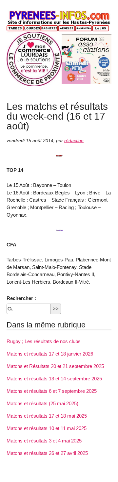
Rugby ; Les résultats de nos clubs (44, 341)
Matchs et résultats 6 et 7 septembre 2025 (52, 391)
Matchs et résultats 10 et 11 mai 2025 (47, 428)
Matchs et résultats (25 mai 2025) (42, 403)
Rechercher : (21, 298)
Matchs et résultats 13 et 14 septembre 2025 (54, 378)
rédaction (74, 140)
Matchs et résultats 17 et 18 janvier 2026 (50, 354)
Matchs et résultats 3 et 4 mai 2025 (44, 440)
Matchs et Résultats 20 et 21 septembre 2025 (55, 366)
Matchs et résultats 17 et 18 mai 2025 (47, 416)
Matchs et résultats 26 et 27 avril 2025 (47, 453)
